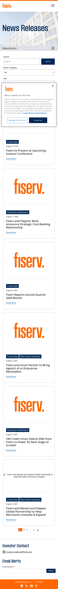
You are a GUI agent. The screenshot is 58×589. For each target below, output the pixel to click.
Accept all (38, 120)
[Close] (53, 86)
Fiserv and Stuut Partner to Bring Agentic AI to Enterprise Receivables (28, 368)
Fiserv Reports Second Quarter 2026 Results (26, 296)
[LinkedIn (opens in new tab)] (21, 586)
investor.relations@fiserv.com (19, 552)
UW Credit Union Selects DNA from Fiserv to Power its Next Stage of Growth (29, 442)
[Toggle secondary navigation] (53, 48)
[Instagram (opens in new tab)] (36, 586)
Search (6, 57)
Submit (51, 571)
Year (5, 78)
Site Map (39, 582)
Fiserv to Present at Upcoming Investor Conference (26, 152)
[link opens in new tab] (7, 5)
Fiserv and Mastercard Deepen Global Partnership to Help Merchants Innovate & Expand (26, 511)
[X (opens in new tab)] (26, 586)
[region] (29, 105)
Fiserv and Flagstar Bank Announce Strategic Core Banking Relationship (28, 224)
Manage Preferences (17, 120)
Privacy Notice (41, 113)
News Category (10, 68)
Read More (11, 158)
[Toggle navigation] (53, 5)
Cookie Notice (28, 113)
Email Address (8, 567)
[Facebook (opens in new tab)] (31, 586)
